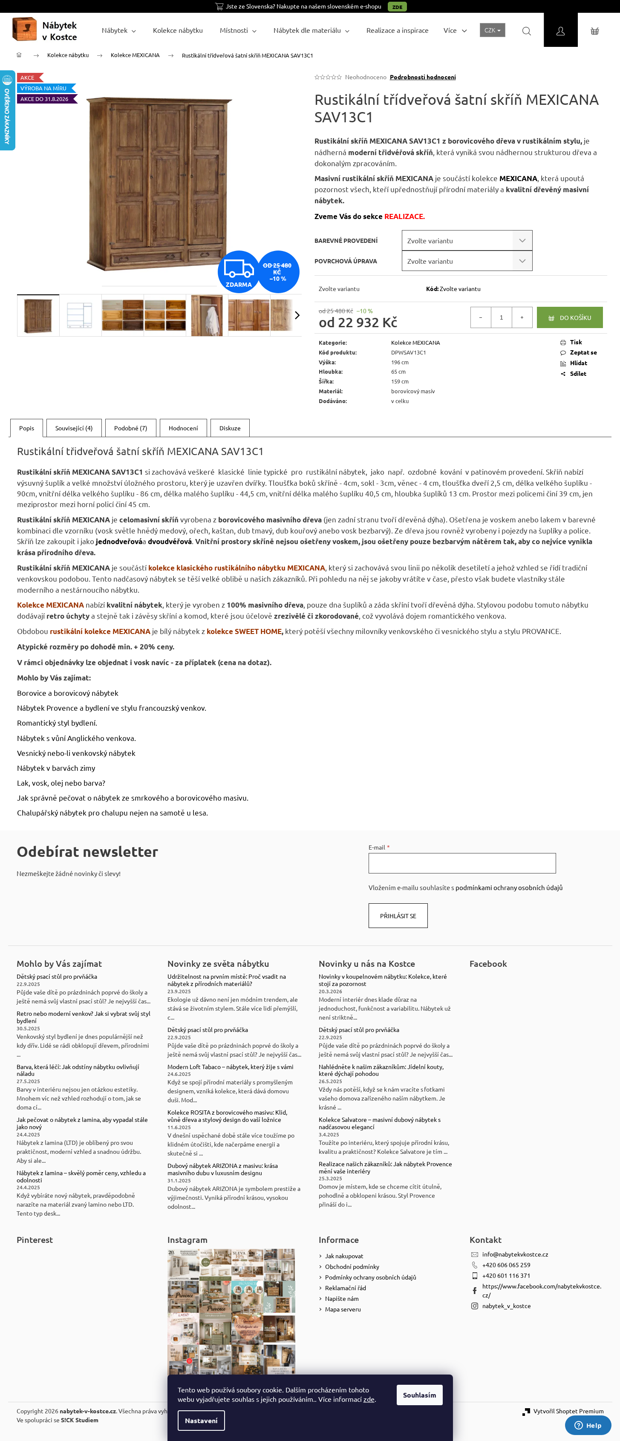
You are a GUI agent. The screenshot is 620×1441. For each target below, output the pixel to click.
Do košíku (575, 317)
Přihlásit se (398, 915)
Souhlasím (419, 1394)
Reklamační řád (345, 1287)
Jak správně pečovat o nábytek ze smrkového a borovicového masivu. (132, 797)
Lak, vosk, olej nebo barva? (61, 782)
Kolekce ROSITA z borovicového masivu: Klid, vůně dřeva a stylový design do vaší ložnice (227, 1116)
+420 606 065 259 (506, 1264)
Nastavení (201, 1420)
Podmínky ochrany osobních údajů (370, 1277)
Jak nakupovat (344, 1255)
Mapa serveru (343, 1309)
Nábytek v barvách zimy (56, 767)
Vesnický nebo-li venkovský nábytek (76, 752)
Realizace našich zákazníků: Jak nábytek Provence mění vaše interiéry (385, 1167)
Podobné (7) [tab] (130, 428)
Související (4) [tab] (74, 428)
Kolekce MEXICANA (415, 342)
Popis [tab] (26, 428)
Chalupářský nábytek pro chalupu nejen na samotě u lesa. (112, 812)
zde (369, 1399)
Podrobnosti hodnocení (423, 77)
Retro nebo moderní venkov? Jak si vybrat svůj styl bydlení (83, 1017)
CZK (490, 30)
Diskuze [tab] (230, 428)
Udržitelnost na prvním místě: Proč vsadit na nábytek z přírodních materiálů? (226, 980)
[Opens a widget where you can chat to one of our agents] (588, 1426)
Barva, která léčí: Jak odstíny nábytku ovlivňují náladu (78, 1070)
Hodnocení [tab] (183, 428)
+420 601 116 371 (506, 1275)
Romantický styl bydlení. (57, 722)
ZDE (397, 6)
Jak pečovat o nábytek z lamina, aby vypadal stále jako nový (82, 1123)
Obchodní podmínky (352, 1266)
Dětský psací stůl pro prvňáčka (57, 976)
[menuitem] (118, 30)
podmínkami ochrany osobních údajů (509, 887)
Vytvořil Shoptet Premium (568, 1411)
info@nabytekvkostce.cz (515, 1254)
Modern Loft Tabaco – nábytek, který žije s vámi (230, 1066)
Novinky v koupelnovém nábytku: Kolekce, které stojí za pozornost (383, 980)
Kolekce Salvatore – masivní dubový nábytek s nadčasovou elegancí (380, 1123)
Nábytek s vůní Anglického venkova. (76, 737)
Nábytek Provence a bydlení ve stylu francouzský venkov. (111, 707)
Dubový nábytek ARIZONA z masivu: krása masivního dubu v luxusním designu (222, 1169)
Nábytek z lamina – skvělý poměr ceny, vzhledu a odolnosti (81, 1176)
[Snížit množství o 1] (481, 317)
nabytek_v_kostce (506, 1305)
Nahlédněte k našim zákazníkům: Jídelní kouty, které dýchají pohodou (381, 1070)
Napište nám (342, 1298)
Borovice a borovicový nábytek (67, 692)
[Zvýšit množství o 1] (522, 317)
